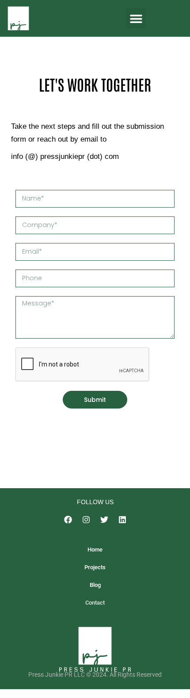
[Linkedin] (122, 520)
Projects (95, 567)
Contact (95, 602)
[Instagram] (86, 520)
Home (95, 549)
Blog (95, 585)
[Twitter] (104, 520)
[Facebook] (68, 520)
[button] (136, 18)
